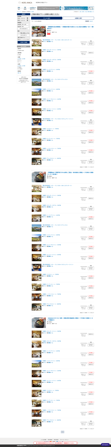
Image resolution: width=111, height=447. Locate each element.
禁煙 (20, 54)
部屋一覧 (19, 72)
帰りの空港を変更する (23, 28)
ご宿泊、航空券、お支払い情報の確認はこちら (86, 11)
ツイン (20, 61)
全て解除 (23, 58)
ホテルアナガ (19, 11)
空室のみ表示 (21, 50)
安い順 (87, 21)
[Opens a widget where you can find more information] (105, 444)
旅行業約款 (50, 439)
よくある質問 (43, 439)
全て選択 (19, 58)
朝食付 (20, 67)
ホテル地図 (31, 11)
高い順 (91, 21)
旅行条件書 (56, 439)
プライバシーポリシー (64, 439)
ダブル (20, 60)
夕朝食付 (20, 68)
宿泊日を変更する (24, 35)
